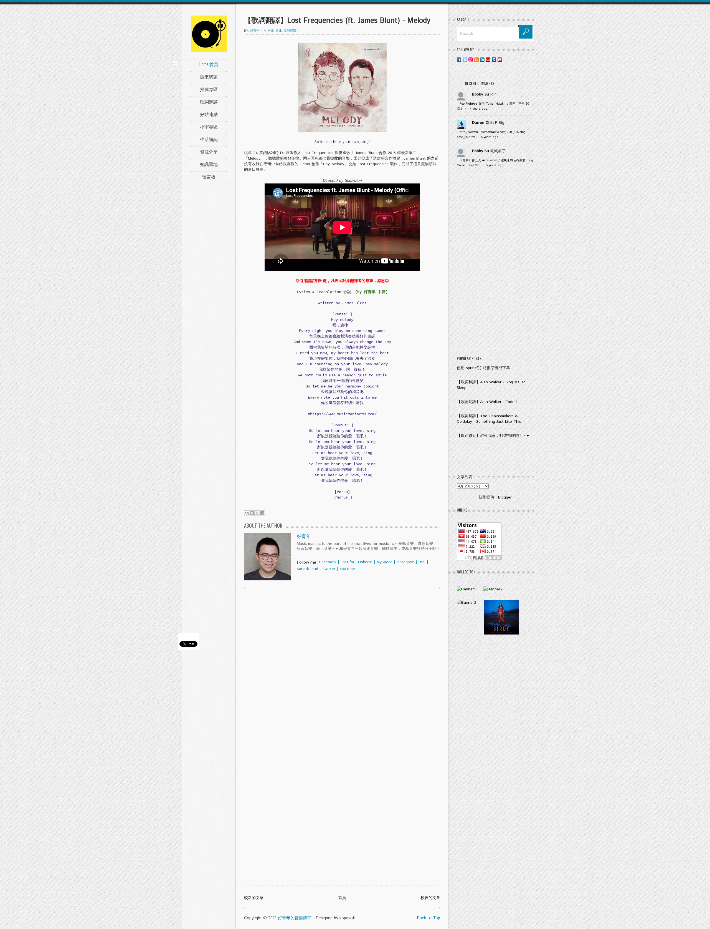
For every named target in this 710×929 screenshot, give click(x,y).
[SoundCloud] (505, 59)
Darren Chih (483, 122)
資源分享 (209, 151)
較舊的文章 (430, 898)
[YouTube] (500, 59)
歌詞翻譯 (209, 101)
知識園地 (209, 164)
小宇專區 (209, 126)
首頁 (342, 898)
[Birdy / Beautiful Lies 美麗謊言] (501, 633)
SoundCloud (307, 569)
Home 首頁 (208, 64)
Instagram (405, 562)
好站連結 (209, 114)
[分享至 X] (257, 513)
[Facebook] (459, 59)
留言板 (208, 176)
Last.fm (347, 562)
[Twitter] (465, 59)
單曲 (279, 31)
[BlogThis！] (252, 513)
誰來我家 (209, 76)
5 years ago (489, 137)
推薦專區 (209, 89)
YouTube (347, 569)
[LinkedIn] (482, 59)
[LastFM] (488, 59)
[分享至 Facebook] (262, 513)
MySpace (384, 562)
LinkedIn (365, 562)
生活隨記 (209, 139)
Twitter (328, 569)
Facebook (327, 562)
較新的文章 (253, 898)
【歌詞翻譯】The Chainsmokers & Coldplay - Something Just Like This (489, 418)
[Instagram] (470, 59)
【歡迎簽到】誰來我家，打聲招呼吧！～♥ (493, 436)
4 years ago (478, 109)
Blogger (504, 497)
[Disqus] (342, 663)
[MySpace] (494, 59)
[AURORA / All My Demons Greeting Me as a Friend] (466, 589)
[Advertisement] (495, 265)
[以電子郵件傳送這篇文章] (246, 513)
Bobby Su (480, 94)
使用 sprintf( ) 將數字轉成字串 (483, 368)
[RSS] (476, 59)
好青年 (304, 536)
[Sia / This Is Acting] (466, 602)
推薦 (271, 31)
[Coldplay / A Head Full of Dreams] (493, 589)
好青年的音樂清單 (294, 918)
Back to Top (428, 918)
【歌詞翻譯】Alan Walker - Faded (487, 402)
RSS (422, 562)
